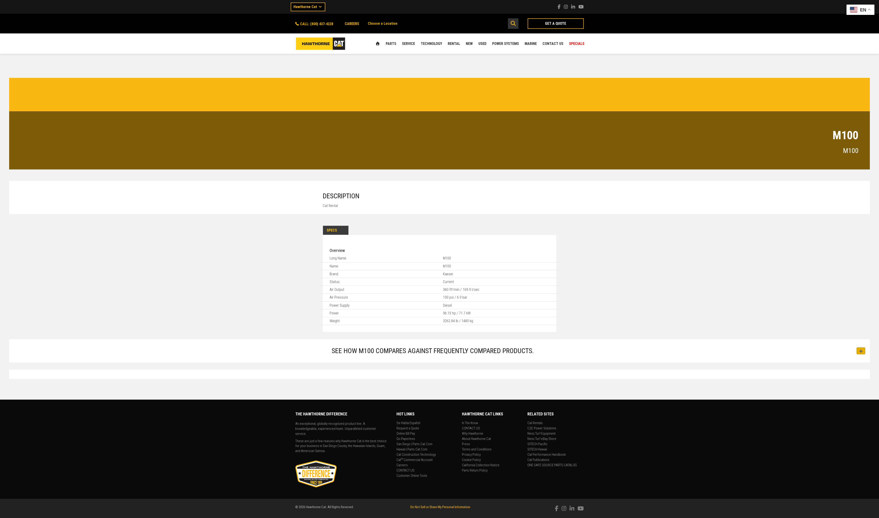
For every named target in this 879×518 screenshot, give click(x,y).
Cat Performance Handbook (546, 455)
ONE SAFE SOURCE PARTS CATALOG (552, 465)
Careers (402, 465)
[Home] (378, 43)
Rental (454, 43)
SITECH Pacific (537, 444)
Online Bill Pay (405, 434)
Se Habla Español (408, 423)
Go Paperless (405, 439)
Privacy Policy (471, 455)
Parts (391, 43)
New (469, 43)
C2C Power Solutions (541, 428)
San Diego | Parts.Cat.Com (414, 444)
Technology (431, 43)
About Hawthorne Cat (476, 439)
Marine (531, 43)
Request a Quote (407, 428)
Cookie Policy (471, 460)
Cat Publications (538, 460)
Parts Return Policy (475, 470)
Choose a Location (382, 23)
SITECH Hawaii (537, 449)
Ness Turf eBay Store (541, 439)
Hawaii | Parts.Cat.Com (411, 449)
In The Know (470, 423)
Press (466, 444)
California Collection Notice (480, 465)
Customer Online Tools (411, 476)
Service (408, 43)
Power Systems (505, 43)
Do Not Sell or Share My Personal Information (440, 507)
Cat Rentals (535, 423)
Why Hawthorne (472, 434)
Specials (576, 43)
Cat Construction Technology (416, 455)
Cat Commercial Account (414, 460)
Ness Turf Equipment (541, 434)
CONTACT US (553, 43)
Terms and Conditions (476, 449)
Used (482, 43)
